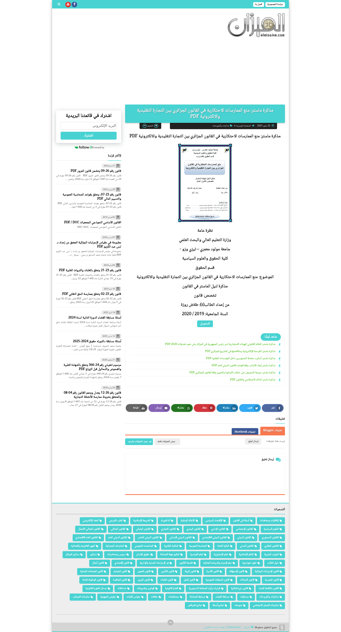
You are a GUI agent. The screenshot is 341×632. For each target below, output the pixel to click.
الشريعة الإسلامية (141, 520)
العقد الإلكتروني (90, 520)
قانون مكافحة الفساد (269, 588)
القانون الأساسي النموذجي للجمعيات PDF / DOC (92, 222)
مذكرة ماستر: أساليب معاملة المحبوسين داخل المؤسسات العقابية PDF (240, 359)
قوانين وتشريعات (145, 588)
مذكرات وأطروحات (220, 126)
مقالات (154, 597)
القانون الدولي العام (117, 537)
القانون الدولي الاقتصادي (214, 537)
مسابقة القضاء (223, 597)
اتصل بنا (258, 4)
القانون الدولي (244, 537)
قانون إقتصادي (121, 563)
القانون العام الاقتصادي (87, 537)
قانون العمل (189, 580)
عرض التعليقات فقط (166, 442)
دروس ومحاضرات (116, 554)
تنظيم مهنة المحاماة (169, 554)
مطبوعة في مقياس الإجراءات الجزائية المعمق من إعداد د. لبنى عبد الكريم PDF (88, 244)
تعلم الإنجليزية (221, 554)
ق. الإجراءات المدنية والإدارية (154, 563)
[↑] (170, 622)
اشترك (88, 135)
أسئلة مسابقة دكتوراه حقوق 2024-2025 (97, 341)
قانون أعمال (98, 563)
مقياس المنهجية (108, 597)
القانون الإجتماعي (244, 529)
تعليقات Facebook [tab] (245, 432)
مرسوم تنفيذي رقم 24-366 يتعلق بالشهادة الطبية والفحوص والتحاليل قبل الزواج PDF (92, 367)
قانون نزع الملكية (239, 588)
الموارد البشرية (271, 554)
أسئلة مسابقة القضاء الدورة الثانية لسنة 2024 (94, 317)
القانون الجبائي (143, 529)
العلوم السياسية (271, 529)
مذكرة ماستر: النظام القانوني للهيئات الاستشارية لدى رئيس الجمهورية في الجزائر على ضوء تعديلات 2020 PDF (220, 344)
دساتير (93, 554)
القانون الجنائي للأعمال (89, 529)
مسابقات (244, 597)
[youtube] (68, 4)
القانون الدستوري (270, 537)
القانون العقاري (271, 546)
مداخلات (121, 588)
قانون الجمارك (120, 571)
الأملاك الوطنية (188, 520)
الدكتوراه (165, 520)
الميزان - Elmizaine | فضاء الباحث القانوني (226, 627)
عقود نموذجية (249, 563)
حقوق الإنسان (143, 554)
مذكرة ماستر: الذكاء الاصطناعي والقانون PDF (252, 380)
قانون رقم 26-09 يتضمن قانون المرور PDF (96, 171)
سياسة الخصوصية (275, 4)
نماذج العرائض (195, 605)
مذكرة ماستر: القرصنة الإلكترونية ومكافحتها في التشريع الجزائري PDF (240, 351)
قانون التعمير (144, 571)
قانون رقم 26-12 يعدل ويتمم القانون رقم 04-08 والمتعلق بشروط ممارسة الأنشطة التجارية (92, 395)
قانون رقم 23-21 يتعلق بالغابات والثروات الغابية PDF (90, 270)
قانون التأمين (167, 571)
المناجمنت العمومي (144, 546)
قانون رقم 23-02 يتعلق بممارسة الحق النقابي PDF (91, 294)
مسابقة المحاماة (197, 597)
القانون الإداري (218, 529)
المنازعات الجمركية (115, 546)
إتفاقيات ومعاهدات (269, 520)
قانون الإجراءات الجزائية (267, 571)
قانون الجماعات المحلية (91, 571)
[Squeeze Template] (282, 627)
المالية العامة (223, 546)
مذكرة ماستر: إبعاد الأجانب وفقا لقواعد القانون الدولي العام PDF (243, 366)
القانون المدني (247, 546)
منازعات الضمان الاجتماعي (266, 605)
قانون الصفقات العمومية (217, 580)
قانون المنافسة (120, 580)
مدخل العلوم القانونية (96, 588)
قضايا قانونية (171, 588)
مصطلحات (173, 597)
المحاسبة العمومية (198, 546)
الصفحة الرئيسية (243, 126)
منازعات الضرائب (81, 597)
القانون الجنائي (118, 529)
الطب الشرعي (116, 520)
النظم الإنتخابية (246, 554)
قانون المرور (144, 580)
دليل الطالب (273, 563)
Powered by (98, 147)
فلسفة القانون (186, 563)
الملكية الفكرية (171, 546)
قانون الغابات (166, 580)
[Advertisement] (170, 71)
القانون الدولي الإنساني (180, 537)
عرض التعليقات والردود (138, 442)
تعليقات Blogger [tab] (272, 430)
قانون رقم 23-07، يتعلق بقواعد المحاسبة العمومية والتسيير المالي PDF (92, 197)
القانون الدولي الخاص (148, 537)
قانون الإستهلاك (236, 571)
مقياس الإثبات (133, 597)
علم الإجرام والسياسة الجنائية (217, 563)
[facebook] (74, 4)
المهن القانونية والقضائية (83, 546)
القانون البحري (193, 529)
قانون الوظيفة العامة (92, 580)
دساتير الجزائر (72, 554)
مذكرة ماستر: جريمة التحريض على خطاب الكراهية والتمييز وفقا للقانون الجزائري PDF (232, 373)
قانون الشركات (247, 580)
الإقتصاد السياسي (213, 520)
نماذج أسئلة (218, 605)
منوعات (238, 605)
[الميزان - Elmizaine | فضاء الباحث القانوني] (256, 24)
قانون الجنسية (272, 580)
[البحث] (59, 4)
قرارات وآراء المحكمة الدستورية (204, 588)
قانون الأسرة (212, 571)
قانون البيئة (190, 571)
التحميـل (205, 323)
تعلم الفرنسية (196, 554)
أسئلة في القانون (241, 520)
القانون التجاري (168, 529)
